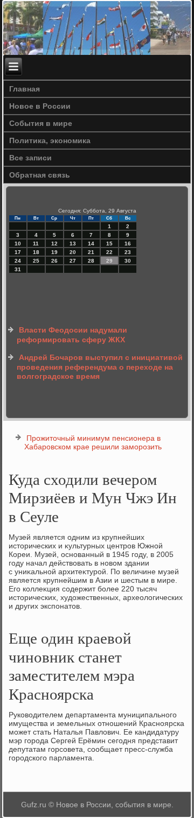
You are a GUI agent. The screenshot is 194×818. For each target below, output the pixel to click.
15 (109, 243)
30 (127, 261)
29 (109, 261)
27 (73, 261)
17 (18, 252)
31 (18, 269)
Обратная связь (39, 175)
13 (73, 243)
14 (91, 243)
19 (54, 252)
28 (91, 261)
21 (91, 252)
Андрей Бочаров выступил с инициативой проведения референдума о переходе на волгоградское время (100, 366)
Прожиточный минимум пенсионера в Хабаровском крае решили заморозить (93, 442)
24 (18, 261)
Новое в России (40, 106)
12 (54, 243)
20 (73, 252)
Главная (24, 88)
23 (127, 252)
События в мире (40, 123)
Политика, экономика (50, 140)
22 (109, 252)
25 (36, 261)
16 (127, 243)
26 (54, 261)
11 (36, 243)
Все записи (30, 157)
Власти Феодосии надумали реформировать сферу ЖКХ (72, 335)
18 (36, 252)
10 (18, 243)
